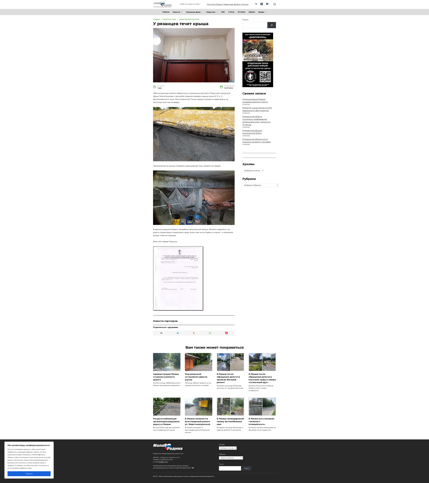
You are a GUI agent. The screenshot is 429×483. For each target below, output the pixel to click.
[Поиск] (271, 25)
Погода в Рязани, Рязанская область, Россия (227, 4)
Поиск (245, 20)
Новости (176, 12)
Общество (210, 12)
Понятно (29, 474)
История (241, 12)
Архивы (222, 444)
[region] (29, 460)
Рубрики (222, 454)
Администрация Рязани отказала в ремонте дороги (166, 377)
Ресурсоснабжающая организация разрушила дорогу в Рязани (166, 421)
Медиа (261, 12)
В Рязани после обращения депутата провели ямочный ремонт (228, 378)
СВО (223, 12)
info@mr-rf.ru (163, 462)
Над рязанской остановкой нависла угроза (196, 377)
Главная (165, 12)
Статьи (231, 12)
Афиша (252, 12)
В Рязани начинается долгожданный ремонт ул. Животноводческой (197, 421)
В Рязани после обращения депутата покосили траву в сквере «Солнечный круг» (262, 378)
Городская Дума (193, 12)
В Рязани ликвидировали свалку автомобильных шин (230, 421)
